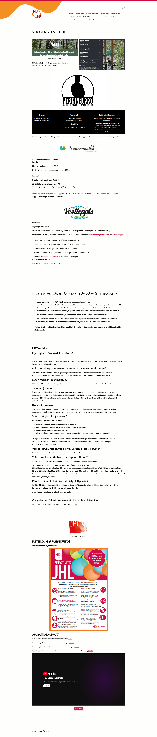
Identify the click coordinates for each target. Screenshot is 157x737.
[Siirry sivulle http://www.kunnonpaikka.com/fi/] (78, 148)
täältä (54, 545)
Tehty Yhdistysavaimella (119, 731)
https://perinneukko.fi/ (51, 256)
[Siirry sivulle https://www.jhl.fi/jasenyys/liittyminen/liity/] (78, 709)
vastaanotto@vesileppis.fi (99, 234)
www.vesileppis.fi (118, 234)
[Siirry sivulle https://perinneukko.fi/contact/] (78, 90)
